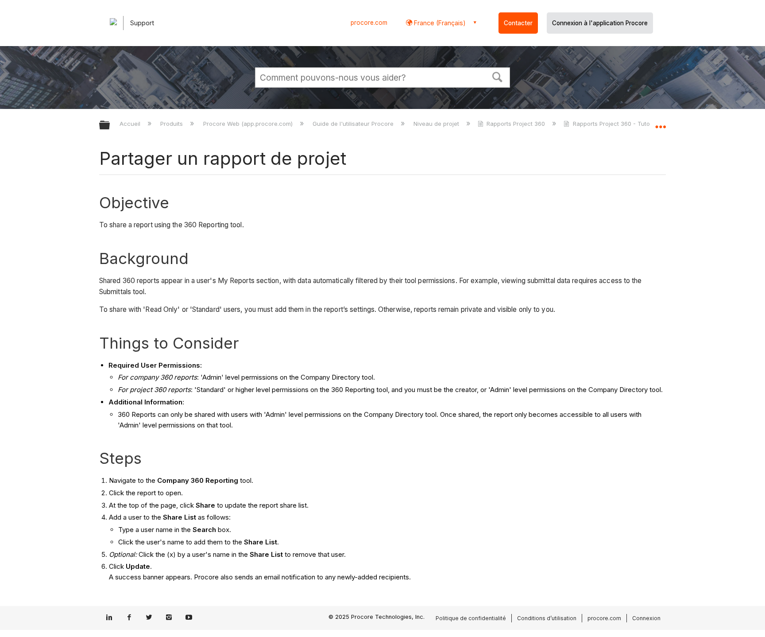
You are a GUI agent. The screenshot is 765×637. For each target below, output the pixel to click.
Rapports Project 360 (516, 123)
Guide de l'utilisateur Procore (354, 123)
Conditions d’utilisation (546, 618)
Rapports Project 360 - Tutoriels (617, 123)
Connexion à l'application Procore (600, 23)
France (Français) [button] (439, 23)
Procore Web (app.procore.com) (248, 123)
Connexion (646, 618)
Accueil (131, 123)
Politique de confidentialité (471, 618)
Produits (172, 123)
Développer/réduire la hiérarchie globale (110, 125)
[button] (497, 76)
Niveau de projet (437, 123)
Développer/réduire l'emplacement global (660, 122)
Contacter (518, 23)
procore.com (369, 22)
